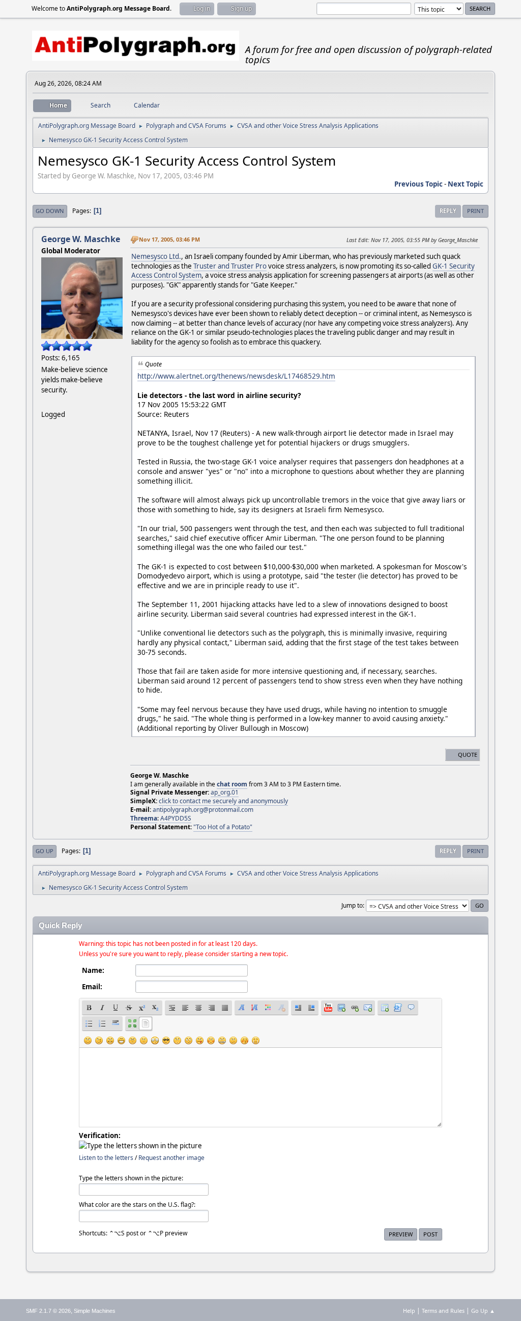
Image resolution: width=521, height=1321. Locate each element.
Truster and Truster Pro (230, 266)
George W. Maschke (80, 239)
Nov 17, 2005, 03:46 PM (169, 239)
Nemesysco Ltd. (156, 256)
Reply (448, 211)
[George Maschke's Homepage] (45, 401)
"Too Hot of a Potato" (222, 827)
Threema (143, 818)
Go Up (44, 851)
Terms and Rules (443, 1310)
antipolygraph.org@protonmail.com (203, 809)
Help (409, 1310)
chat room (232, 784)
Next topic (465, 184)
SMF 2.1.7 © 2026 (48, 1311)
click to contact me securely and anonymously (223, 801)
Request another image (171, 1157)
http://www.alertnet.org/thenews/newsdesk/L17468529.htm (236, 376)
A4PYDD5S (175, 818)
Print (475, 211)
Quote (467, 754)
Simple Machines (94, 1311)
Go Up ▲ (483, 1310)
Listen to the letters (106, 1157)
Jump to (352, 905)
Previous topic (418, 184)
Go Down (50, 211)
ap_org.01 (225, 792)
